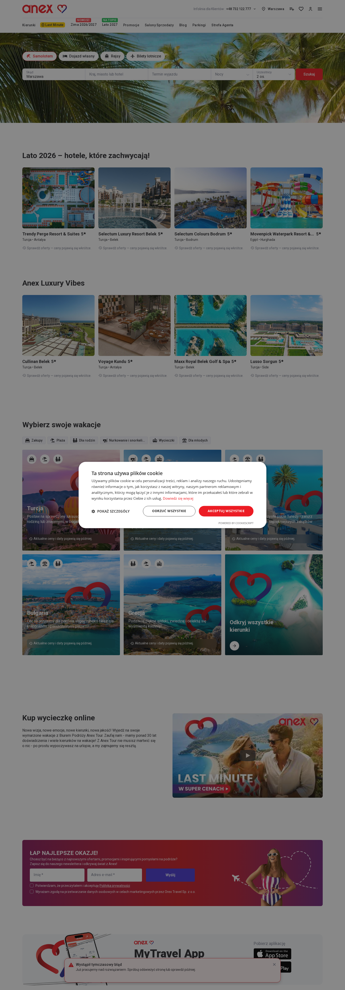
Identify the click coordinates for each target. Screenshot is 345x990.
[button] (111, 511)
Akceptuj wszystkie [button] (226, 511)
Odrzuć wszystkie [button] (169, 511)
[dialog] (172, 495)
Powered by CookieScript (235, 523)
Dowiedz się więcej (178, 498)
